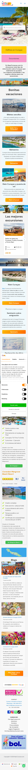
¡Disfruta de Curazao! (14, 22)
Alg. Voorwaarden (14, 727)
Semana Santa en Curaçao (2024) (12, 617)
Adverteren (14, 721)
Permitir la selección (14, 409)
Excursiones (14, 58)
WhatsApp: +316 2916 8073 (14, 703)
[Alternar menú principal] (25, 3)
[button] (21, 3)
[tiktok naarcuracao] (19, 712)
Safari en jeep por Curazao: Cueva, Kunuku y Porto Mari (14, 240)
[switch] (24, 389)
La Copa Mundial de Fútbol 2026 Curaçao (12, 577)
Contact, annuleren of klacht (14, 701)
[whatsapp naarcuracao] (15, 712)
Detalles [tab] (14, 359)
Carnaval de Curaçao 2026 (10, 646)
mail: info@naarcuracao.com (14, 705)
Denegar (14, 413)
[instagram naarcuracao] (12, 712)
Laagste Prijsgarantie (14, 729)
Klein (3, 288)
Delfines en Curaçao (14, 50)
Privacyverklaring (14, 725)
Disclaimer (14, 723)
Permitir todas (14, 405)
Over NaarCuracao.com (14, 719)
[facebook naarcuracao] (9, 712)
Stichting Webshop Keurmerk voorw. (14, 731)
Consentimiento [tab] (6, 359)
